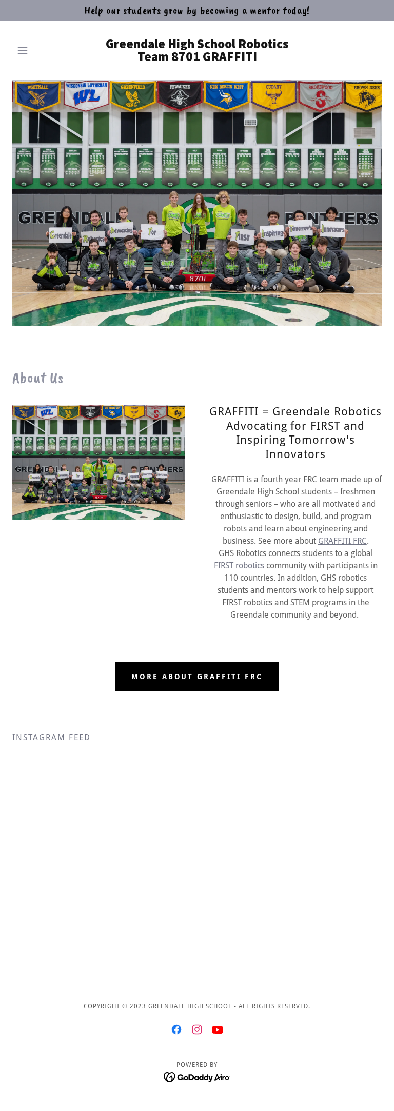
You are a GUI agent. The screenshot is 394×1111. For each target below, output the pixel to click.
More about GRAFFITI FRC (197, 676)
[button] (40, 50)
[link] (197, 58)
